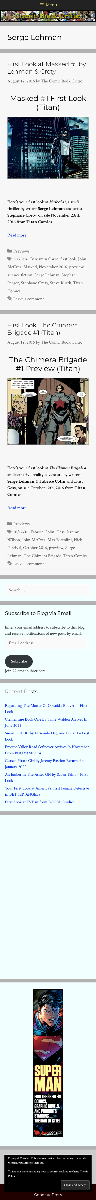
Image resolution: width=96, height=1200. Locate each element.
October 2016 (35, 548)
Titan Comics (75, 556)
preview (76, 267)
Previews (21, 251)
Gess (60, 532)
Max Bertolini (60, 540)
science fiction (19, 275)
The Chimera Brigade (42, 556)
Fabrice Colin (42, 532)
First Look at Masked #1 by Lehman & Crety (46, 67)
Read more (17, 235)
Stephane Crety (34, 283)
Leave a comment (28, 299)
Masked (30, 267)
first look (68, 259)
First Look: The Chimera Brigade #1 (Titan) (42, 328)
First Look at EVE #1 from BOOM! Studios (40, 802)
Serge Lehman (47, 275)
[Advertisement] (48, 896)
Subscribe (19, 661)
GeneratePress (48, 1194)
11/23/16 (20, 259)
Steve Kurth (60, 283)
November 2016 (53, 267)
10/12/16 (21, 532)
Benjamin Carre (44, 259)
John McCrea (34, 540)
